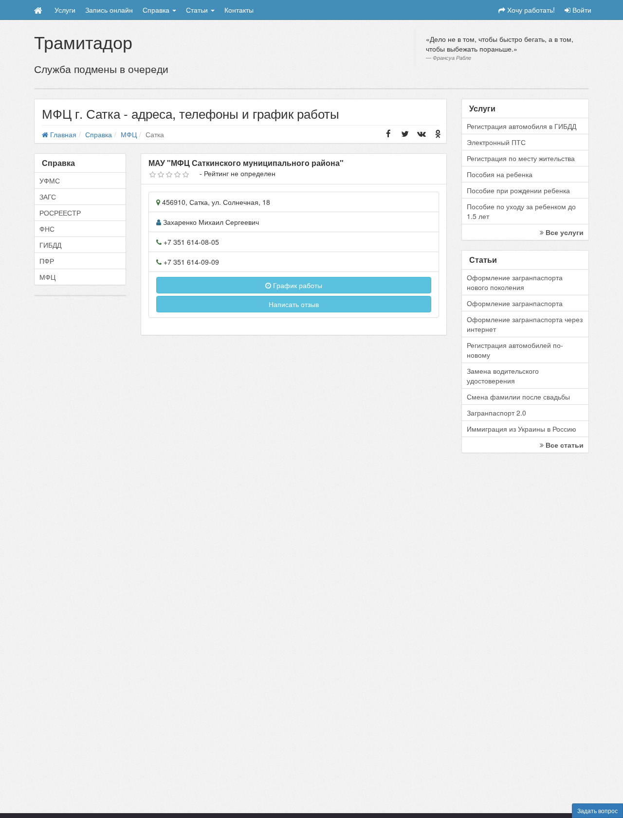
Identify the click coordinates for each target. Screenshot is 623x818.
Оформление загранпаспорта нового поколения (515, 282)
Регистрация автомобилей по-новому (515, 350)
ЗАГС (47, 196)
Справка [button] (157, 10)
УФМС (49, 180)
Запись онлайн (109, 10)
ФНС (47, 229)
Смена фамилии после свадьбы (518, 396)
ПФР (46, 261)
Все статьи (564, 445)
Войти (580, 10)
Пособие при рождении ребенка (518, 190)
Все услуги (564, 232)
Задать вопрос (597, 810)
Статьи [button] (198, 10)
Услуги (65, 10)
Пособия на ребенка (499, 174)
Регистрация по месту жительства (521, 158)
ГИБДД (50, 245)
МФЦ (47, 277)
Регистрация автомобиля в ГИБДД (521, 126)
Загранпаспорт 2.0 (496, 413)
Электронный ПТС (496, 142)
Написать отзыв (294, 304)
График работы (296, 285)
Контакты (239, 10)
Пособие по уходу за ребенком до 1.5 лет (521, 211)
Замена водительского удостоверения (503, 375)
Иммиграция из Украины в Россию (521, 429)
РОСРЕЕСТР (60, 213)
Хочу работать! (530, 10)
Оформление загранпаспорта (515, 303)
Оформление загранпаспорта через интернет (525, 324)
